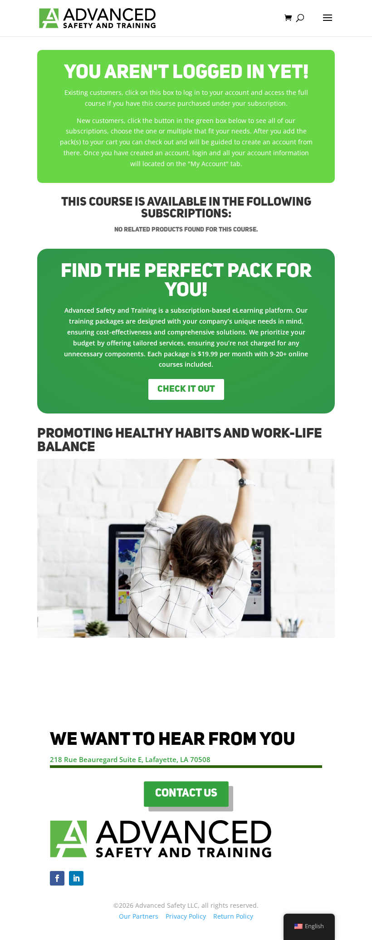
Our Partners (138, 916)
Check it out (186, 389)
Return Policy (233, 916)
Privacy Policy (186, 916)
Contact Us (186, 793)
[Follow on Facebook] (57, 878)
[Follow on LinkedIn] (76, 878)
